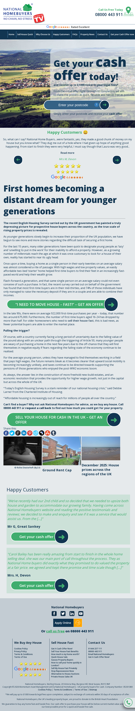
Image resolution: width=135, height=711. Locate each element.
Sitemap (93, 689)
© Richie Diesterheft (24, 467)
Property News (87, 34)
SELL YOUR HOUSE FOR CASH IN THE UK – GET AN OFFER (60, 419)
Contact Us (102, 34)
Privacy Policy (20, 651)
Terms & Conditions (23, 654)
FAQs (75, 34)
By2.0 (37, 467)
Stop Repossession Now (62, 671)
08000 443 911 (109, 14)
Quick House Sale (59, 657)
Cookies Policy (21, 648)
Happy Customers (61, 34)
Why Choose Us (43, 34)
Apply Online (63, 623)
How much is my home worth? (65, 654)
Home (11, 34)
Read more (67, 153)
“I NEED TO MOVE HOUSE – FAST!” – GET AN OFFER (59, 304)
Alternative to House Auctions (65, 673)
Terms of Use (20, 657)
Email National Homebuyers (101, 654)
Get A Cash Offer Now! (61, 648)
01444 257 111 (95, 648)
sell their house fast (81, 320)
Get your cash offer (36, 536)
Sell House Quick (25, 34)
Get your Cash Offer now (122, 34)
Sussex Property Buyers (62, 659)
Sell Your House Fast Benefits (65, 651)
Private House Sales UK (62, 676)
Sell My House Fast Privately (64, 668)
